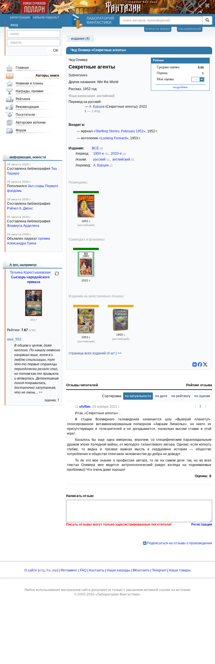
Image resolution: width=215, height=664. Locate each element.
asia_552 (14, 339)
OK (54, 50)
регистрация (20, 17)
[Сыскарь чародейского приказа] (33, 315)
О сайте (30, 570)
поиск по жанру (158, 29)
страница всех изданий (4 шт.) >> (95, 353)
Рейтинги (23, 99)
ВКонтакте (141, 570)
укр (54, 570)
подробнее (180, 87)
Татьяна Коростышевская (30, 272)
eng (42, 570)
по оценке (202, 396)
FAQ (83, 570)
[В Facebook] (200, 364)
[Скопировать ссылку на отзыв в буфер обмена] (76, 407)
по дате (161, 396)
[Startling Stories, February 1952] (86, 216)
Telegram (159, 570)
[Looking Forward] (86, 332)
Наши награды (118, 570)
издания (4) (80, 39)
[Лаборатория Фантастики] (78, 21)
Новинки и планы (29, 83)
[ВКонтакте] (194, 364)
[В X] (205, 364)
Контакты (96, 570)
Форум (21, 130)
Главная (22, 68)
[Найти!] (207, 20)
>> (41, 392)
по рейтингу (180, 396)
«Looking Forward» (113, 138)
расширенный (189, 29)
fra (48, 570)
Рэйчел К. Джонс (20, 208)
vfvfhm (84, 407)
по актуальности (138, 396)
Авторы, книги (47, 75)
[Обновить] (56, 276)
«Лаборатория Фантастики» (117, 594)
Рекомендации (27, 107)
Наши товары (180, 570)
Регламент (69, 570)
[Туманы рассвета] (86, 275)
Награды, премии (29, 91)
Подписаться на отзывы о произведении (179, 543)
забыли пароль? (46, 17)
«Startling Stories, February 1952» (120, 131)
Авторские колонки (31, 122)
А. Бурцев (96, 107)
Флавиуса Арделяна (23, 226)
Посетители (25, 115)
